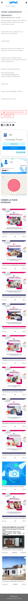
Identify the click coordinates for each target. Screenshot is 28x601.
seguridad (14, 148)
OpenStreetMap (18, 194)
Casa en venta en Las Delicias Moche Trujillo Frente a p (13, 581)
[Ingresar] (26, 2)
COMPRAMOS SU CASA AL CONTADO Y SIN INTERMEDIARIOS (15, 518)
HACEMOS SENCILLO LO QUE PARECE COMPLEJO (12, 391)
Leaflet (12, 194)
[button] (3, 177)
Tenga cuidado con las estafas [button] (14, 112)
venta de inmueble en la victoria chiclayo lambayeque (12, 549)
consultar (14, 144)
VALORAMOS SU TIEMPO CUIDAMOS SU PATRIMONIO (13, 486)
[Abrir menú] (2, 2)
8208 (10, 135)
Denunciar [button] (8, 115)
